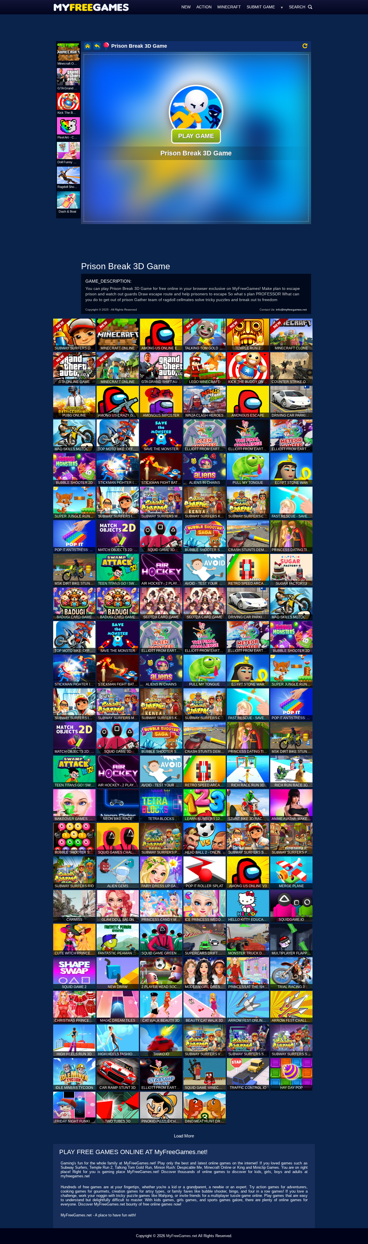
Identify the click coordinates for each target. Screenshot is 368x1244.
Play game (196, 135)
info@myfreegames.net (291, 309)
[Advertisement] (184, 27)
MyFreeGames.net (181, 1236)
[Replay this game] (304, 45)
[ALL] (282, 7)
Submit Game (261, 7)
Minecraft (229, 7)
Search (301, 7)
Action (204, 7)
